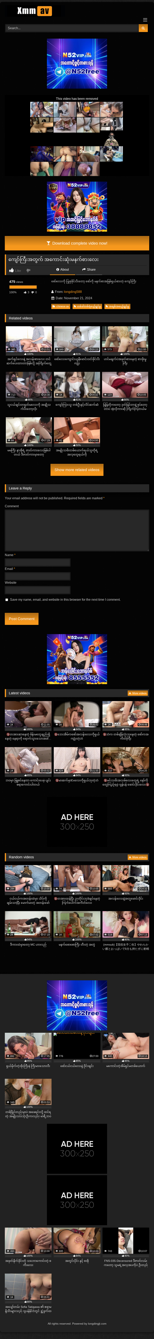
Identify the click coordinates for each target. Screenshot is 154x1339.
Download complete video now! (79, 243)
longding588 (73, 291)
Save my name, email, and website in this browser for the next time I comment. (65, 599)
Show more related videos (77, 470)
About (64, 269)
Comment (12, 506)
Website (10, 582)
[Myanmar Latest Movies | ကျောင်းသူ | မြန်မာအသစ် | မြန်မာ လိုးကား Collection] (77, 11)
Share (91, 269)
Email (10, 568)
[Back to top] (141, 1327)
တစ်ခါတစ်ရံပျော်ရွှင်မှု (89, 306)
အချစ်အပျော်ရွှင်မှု (119, 306)
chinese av (62, 306)
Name (10, 555)
